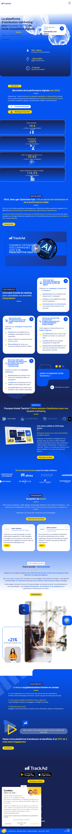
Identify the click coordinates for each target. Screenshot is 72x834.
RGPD (47, 831)
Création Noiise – (23, 831)
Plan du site (41, 831)
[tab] (10, 418)
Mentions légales (32, 831)
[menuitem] (65, 831)
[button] (36, 249)
